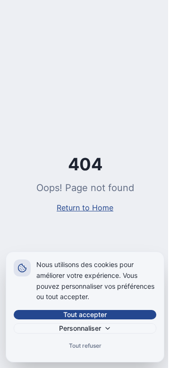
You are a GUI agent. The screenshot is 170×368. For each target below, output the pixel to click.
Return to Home (85, 207)
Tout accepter (85, 314)
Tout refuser (85, 345)
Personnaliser (80, 328)
